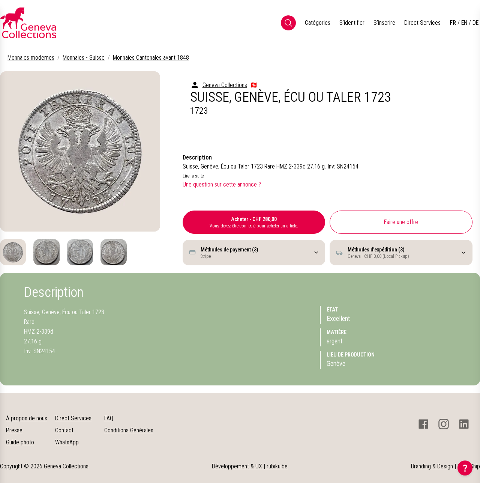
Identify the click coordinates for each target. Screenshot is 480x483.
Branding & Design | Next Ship (445, 466)
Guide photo (20, 442)
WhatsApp (67, 442)
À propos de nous (26, 418)
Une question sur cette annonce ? (222, 184)
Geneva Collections (224, 85)
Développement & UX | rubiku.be (250, 466)
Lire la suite (193, 176)
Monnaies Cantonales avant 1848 (151, 57)
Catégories (317, 22)
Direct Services (422, 22)
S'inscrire (384, 22)
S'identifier (351, 22)
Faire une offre (401, 222)
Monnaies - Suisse (84, 57)
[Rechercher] (288, 22)
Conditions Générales (128, 430)
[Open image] (80, 151)
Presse (14, 430)
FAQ (108, 418)
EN (464, 22)
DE (475, 22)
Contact (64, 430)
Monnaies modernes (31, 57)
